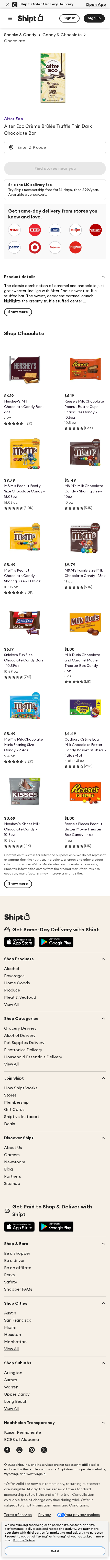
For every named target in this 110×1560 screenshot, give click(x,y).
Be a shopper (17, 1253)
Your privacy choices (82, 1515)
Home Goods (17, 983)
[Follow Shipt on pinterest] (32, 1450)
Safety (10, 1282)
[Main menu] (10, 18)
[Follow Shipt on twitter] (44, 1450)
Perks (9, 1275)
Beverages (14, 976)
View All (11, 1005)
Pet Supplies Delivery (24, 1043)
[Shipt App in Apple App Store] (19, 942)
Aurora (10, 1380)
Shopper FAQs (18, 1289)
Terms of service (18, 1515)
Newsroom (14, 1162)
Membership (16, 1102)
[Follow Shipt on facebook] (7, 1450)
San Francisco (17, 1320)
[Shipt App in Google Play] (56, 942)
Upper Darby (17, 1394)
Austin (10, 1313)
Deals (9, 1124)
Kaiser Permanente (22, 1432)
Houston (12, 1335)
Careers (12, 1155)
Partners (12, 1176)
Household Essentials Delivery (33, 1057)
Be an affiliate (17, 1268)
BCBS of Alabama (21, 1440)
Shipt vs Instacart (21, 1117)
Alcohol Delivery (20, 1036)
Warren (11, 1387)
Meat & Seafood (20, 997)
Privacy (44, 1515)
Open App (96, 5)
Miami (10, 1327)
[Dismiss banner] (7, 5)
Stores (10, 1095)
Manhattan (15, 1342)
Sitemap (12, 1184)
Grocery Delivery (20, 1028)
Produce (12, 990)
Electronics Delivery (23, 1050)
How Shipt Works (21, 1088)
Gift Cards (14, 1110)
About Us (13, 1148)
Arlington (13, 1373)
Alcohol (11, 969)
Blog (8, 1169)
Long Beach (15, 1401)
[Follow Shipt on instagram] (19, 1450)
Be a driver (14, 1261)
